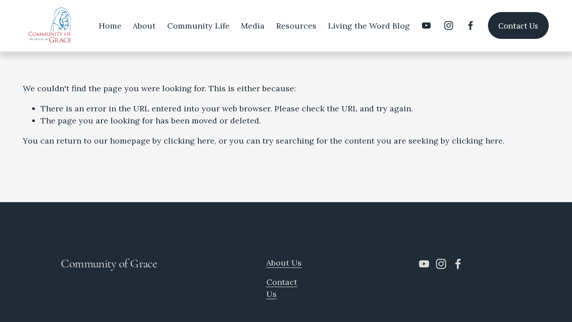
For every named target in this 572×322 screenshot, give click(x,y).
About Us (284, 263)
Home (110, 26)
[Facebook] (470, 25)
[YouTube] (426, 25)
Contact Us (518, 25)
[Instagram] (448, 25)
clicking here (189, 141)
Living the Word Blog (369, 26)
